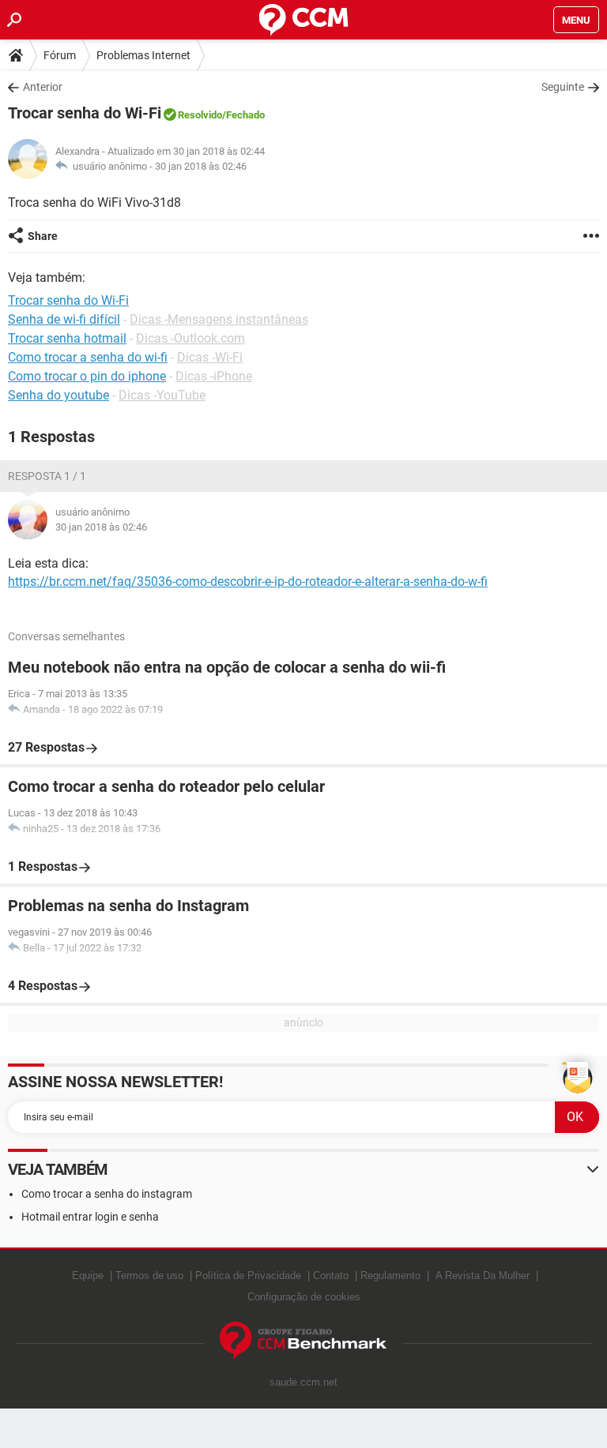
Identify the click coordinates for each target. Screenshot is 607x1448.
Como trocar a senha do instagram (106, 1193)
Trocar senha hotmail (67, 338)
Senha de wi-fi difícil (64, 319)
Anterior (42, 87)
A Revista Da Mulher (482, 1275)
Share (43, 236)
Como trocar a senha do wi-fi (88, 357)
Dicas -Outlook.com (190, 338)
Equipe (88, 1275)
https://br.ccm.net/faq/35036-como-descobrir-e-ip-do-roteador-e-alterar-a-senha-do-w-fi (248, 581)
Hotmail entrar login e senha (90, 1216)
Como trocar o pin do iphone (87, 376)
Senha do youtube (58, 395)
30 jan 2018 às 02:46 (201, 166)
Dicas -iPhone (213, 376)
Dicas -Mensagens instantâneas (219, 319)
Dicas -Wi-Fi (210, 357)
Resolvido (200, 115)
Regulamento (390, 1275)
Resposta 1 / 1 (47, 476)
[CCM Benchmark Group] (303, 1341)
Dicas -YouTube (162, 395)
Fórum (59, 55)
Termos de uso (149, 1275)
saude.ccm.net (303, 1382)
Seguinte (562, 87)
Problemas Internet (143, 55)
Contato (331, 1275)
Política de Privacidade (248, 1275)
